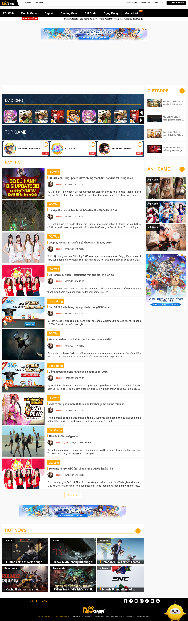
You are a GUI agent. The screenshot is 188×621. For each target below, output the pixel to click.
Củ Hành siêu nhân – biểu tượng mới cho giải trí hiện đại (82, 274)
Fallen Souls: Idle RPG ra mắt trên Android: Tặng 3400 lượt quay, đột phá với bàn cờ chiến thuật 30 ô (74, 590)
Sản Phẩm (39, 3)
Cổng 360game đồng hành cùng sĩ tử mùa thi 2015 (78, 371)
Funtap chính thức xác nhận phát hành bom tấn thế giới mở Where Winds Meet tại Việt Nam (27, 562)
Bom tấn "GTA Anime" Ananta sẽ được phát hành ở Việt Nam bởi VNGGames (122, 562)
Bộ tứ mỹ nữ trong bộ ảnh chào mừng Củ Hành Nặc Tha (81, 468)
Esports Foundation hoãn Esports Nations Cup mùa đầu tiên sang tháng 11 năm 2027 (121, 590)
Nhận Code (172, 103)
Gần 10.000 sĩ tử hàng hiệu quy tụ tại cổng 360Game (79, 307)
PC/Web (8, 540)
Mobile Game (29, 13)
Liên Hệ (33, 601)
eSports (104, 568)
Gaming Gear (69, 13)
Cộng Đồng (111, 13)
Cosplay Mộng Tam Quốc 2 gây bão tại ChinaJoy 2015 (80, 242)
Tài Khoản (158, 3)
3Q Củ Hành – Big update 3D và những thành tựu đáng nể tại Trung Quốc (91, 178)
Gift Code (90, 13)
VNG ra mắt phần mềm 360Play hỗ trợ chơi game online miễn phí (87, 404)
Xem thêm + (72, 495)
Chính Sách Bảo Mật (43, 616)
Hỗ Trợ (44, 601)
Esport (49, 13)
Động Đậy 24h (62, 442)
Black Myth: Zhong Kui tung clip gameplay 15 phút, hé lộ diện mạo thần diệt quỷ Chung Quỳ (74, 562)
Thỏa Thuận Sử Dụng (62, 616)
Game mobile (11, 568)
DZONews (27, 3)
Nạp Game (145, 3)
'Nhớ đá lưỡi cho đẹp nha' (63, 436)
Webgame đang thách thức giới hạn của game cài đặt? (81, 339)
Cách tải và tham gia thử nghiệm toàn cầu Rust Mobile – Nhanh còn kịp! (26, 590)
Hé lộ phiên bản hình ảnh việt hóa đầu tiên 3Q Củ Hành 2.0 (83, 210)
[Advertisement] (94, 64)
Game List (131, 13)
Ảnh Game (158, 169)
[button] (141, 120)
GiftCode (157, 90)
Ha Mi (59, 184)
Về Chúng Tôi (131, 3)
